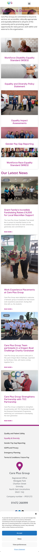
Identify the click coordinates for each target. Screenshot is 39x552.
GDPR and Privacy (11, 448)
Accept (19, 533)
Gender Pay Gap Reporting (20, 144)
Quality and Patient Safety (14, 433)
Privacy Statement (19, 549)
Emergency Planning (12, 452)
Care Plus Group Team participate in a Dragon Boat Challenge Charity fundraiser (19, 348)
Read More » (8, 232)
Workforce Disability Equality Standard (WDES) (19, 59)
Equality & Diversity (12, 438)
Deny (20, 539)
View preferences (19, 545)
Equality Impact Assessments (19, 121)
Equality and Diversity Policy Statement (19, 85)
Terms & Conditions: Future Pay (16, 457)
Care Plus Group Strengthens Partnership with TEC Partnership (19, 399)
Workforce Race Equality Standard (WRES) (19, 164)
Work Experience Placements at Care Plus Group (19, 291)
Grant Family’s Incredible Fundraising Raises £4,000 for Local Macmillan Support (19, 212)
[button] (36, 514)
